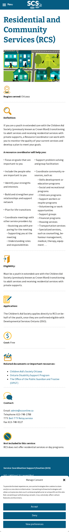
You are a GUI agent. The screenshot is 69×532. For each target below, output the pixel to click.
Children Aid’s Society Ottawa (26, 371)
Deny (34, 515)
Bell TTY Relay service (21, 418)
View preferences (34, 524)
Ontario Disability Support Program (29, 375)
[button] (64, 480)
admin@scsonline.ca (22, 410)
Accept (34, 506)
